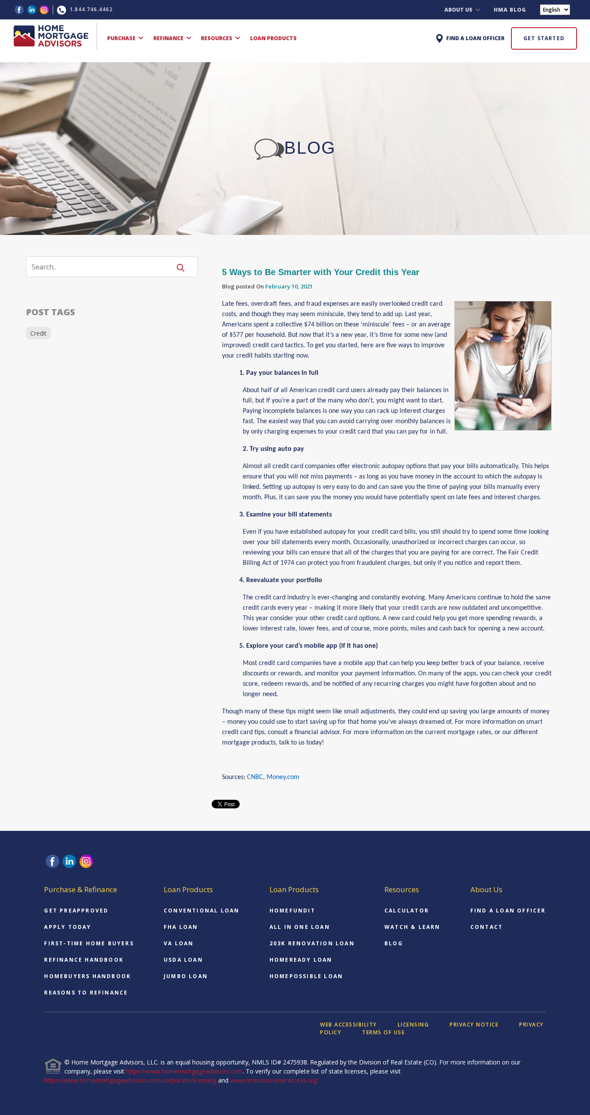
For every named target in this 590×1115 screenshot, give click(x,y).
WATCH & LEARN (412, 927)
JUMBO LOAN (186, 976)
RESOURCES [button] (217, 38)
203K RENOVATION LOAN (312, 943)
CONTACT (486, 927)
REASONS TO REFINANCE (86, 992)
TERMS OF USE (383, 1032)
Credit (38, 333)
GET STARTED (544, 38)
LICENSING (413, 1024)
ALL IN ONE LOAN (300, 927)
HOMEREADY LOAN (301, 959)
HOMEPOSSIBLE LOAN (306, 976)
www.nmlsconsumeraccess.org (273, 1080)
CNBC (255, 777)
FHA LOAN (181, 927)
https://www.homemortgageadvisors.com (184, 1071)
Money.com (282, 777)
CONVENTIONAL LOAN (201, 910)
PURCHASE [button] (122, 38)
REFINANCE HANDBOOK (84, 959)
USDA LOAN (183, 959)
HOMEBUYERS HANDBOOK (87, 976)
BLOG (393, 943)
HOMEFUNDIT (292, 910)
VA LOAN (178, 943)
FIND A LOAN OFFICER (508, 910)
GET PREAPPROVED (76, 910)
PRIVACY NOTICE (474, 1024)
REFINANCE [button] (169, 38)
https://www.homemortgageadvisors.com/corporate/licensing (130, 1080)
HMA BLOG (510, 9)
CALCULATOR (406, 910)
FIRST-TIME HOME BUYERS (88, 943)
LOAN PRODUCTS (273, 38)
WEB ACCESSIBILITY (348, 1024)
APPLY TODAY (67, 927)
